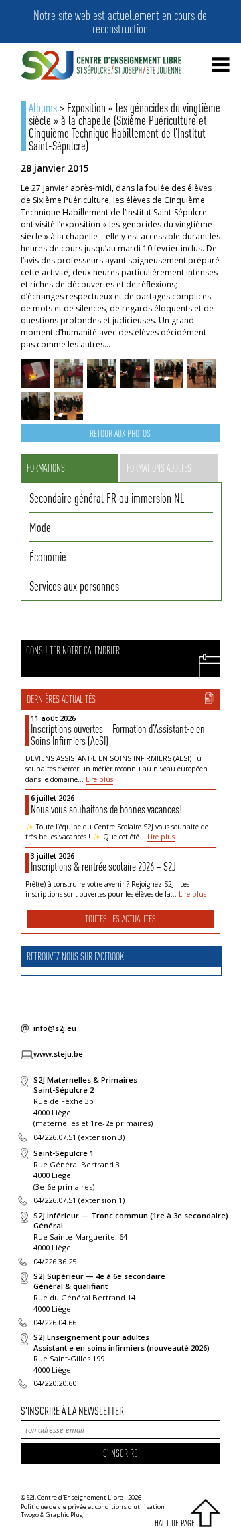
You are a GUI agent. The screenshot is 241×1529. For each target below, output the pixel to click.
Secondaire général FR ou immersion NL (106, 497)
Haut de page (175, 1522)
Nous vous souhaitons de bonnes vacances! (106, 808)
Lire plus (99, 779)
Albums (43, 107)
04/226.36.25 (54, 1261)
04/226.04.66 (54, 1322)
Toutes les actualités (120, 918)
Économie (47, 556)
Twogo (30, 1514)
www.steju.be (58, 1054)
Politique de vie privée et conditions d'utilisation (93, 1506)
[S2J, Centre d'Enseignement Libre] (101, 66)
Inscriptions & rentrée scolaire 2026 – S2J (103, 866)
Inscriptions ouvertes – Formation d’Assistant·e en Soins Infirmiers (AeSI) (118, 734)
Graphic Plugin (67, 1514)
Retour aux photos (120, 433)
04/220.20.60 (54, 1383)
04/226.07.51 (54, 1137)
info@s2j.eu (54, 1028)
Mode (40, 527)
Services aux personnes (74, 585)
